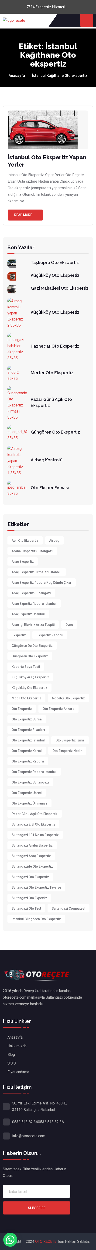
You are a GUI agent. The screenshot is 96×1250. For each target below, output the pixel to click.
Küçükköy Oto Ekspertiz (55, 275)
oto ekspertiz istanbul (28, 740)
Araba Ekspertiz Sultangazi (32, 551)
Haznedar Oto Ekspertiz (55, 346)
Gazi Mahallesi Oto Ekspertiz (60, 288)
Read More (23, 215)
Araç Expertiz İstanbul (28, 614)
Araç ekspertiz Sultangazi (31, 593)
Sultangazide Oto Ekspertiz (32, 866)
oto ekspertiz (22, 709)
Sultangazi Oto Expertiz (29, 898)
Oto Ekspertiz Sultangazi (30, 782)
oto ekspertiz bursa (27, 719)
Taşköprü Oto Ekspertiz (55, 262)
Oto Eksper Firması (50, 487)
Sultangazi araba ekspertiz (32, 845)
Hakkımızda (17, 1046)
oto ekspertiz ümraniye (29, 803)
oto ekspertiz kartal (27, 751)
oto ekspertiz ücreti (27, 793)
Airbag (54, 540)
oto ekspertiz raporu (28, 761)
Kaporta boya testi (26, 667)
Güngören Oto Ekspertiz (55, 432)
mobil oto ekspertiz (26, 698)
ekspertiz (19, 635)
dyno (69, 625)
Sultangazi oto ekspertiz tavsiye (36, 887)
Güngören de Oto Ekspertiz (32, 646)
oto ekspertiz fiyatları (28, 730)
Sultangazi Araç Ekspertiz (31, 856)
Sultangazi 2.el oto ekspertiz (33, 824)
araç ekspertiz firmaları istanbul (37, 572)
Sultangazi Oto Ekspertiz (30, 877)
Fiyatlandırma (18, 1072)
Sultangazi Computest (68, 908)
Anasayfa (17, 75)
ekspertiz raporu (50, 635)
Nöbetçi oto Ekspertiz (68, 698)
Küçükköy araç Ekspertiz (30, 677)
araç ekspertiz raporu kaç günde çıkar (42, 582)
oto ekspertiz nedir (67, 751)
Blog (11, 1054)
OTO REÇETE (46, 1241)
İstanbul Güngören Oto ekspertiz (36, 919)
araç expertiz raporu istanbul (34, 603)
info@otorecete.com (28, 1136)
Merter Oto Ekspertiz (52, 372)
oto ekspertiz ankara (58, 709)
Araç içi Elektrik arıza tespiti (33, 625)
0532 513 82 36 (25, 1122)
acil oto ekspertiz (25, 540)
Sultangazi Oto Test (26, 908)
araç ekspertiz (23, 561)
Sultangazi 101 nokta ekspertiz (35, 835)
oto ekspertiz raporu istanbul (34, 772)
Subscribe (36, 1208)
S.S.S (11, 1063)
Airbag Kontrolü (46, 459)
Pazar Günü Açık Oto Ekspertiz (35, 814)
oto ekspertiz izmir (70, 740)
